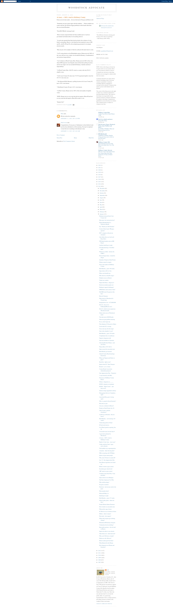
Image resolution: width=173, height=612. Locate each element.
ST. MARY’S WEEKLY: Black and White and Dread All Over (106, 129)
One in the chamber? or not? (106, 331)
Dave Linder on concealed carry (107, 507)
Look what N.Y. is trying (105, 326)
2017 (99, 177)
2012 (99, 550)
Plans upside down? (104, 491)
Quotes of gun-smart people (106, 455)
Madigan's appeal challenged (106, 287)
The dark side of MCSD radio (106, 317)
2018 (99, 174)
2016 (99, 179)
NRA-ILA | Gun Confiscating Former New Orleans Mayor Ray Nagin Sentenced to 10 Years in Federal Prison (106, 154)
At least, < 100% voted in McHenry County (105, 438)
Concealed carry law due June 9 (107, 431)
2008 (99, 560)
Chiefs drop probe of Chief (105, 422)
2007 (99, 562)
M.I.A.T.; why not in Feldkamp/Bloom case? (105, 305)
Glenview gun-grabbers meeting (107, 319)
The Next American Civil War (106, 480)
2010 (99, 555)
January (102, 214)
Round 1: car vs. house (104, 366)
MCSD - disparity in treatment (106, 384)
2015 (99, 181)
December (102, 188)
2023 (99, 165)
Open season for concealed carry (107, 349)
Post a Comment (61, 135)
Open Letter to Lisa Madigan (106, 477)
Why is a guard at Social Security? (107, 401)
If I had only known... (104, 425)
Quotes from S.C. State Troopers (107, 364)
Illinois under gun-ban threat (106, 540)
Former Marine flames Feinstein (107, 504)
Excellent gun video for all (105, 469)
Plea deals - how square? (105, 516)
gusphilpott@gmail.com (107, 51)
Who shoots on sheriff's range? (106, 275)
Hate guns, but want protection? (107, 220)
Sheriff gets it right (103, 495)
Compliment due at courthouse (106, 336)
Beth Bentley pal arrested (105, 351)
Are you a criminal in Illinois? (106, 406)
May (101, 204)
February (102, 212)
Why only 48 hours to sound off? (107, 458)
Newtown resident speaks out (106, 285)
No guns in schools (104, 484)
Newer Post (59, 138)
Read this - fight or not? (105, 362)
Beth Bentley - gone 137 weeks (107, 498)
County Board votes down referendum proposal (105, 370)
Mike (62, 113)
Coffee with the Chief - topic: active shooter (106, 445)
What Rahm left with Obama (106, 543)
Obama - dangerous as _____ (106, 382)
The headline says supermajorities (107, 448)
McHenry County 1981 (104, 142)
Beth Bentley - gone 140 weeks (107, 268)
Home (75, 138)
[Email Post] (73, 104)
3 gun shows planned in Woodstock (105, 434)
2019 (99, 172)
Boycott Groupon (103, 296)
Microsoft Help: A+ (104, 493)
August (102, 197)
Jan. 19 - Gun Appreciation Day (107, 460)
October (102, 193)
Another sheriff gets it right (105, 245)
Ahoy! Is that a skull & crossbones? (104, 411)
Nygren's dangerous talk (105, 338)
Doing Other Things (102, 120)
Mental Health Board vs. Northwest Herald (105, 223)
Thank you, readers (103, 280)
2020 (99, 170)
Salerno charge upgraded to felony (107, 390)
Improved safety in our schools (106, 531)
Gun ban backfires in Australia (106, 340)
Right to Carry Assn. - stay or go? (107, 442)
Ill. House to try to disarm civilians (107, 511)
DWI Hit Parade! (102, 134)
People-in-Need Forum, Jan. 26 (106, 408)
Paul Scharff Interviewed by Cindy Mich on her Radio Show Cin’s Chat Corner (106, 145)
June (101, 202)
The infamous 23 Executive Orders (107, 324)
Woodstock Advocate (86, 7)
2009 (99, 557)
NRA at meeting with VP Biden (107, 453)
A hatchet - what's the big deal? (106, 451)
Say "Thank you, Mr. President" (106, 226)
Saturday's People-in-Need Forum (107, 260)
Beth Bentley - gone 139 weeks (107, 333)
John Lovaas (64, 122)
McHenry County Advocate (105, 150)
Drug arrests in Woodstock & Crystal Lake (106, 299)
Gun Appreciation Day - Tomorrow (107, 373)
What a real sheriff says (104, 273)
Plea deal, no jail (103, 403)
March (101, 209)
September (102, 195)
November (102, 190)
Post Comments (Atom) (69, 141)
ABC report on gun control (105, 471)
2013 (99, 186)
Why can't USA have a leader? (106, 536)
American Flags (100, 18)
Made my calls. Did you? (105, 538)
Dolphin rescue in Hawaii (105, 278)
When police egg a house (105, 509)
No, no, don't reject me (104, 322)
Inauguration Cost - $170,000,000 (107, 302)
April (101, 207)
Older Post (91, 138)
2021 (99, 167)
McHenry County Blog (104, 112)
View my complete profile (104, 603)
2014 (99, 184)
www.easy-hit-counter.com (106, 27)
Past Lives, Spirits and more (105, 119)
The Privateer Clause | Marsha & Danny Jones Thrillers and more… (106, 125)
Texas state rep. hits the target (106, 329)
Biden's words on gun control (106, 466)
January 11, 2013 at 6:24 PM (70, 118)
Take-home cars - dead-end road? (107, 533)
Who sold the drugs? (104, 482)
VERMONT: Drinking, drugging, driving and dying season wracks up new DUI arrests (106, 137)
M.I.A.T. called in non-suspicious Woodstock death (107, 309)
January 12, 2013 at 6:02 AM (70, 131)
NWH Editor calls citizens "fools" (107, 289)
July (101, 200)
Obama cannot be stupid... (105, 262)
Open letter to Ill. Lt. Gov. (105, 271)
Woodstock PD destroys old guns (107, 522)
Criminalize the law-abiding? (106, 525)
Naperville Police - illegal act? (106, 282)
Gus (108, 570)
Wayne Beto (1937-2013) (105, 347)
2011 (99, 553)
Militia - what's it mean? (105, 514)
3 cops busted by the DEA (105, 375)
